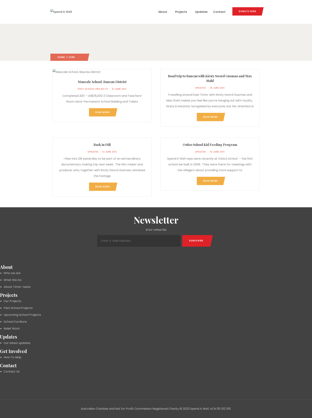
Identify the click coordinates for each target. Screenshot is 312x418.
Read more (102, 112)
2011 (77, 57)
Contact (219, 12)
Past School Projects (93, 88)
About (162, 12)
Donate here (247, 11)
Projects (181, 12)
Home (61, 57)
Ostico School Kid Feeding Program (210, 144)
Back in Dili (102, 144)
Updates (201, 12)
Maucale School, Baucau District (102, 82)
